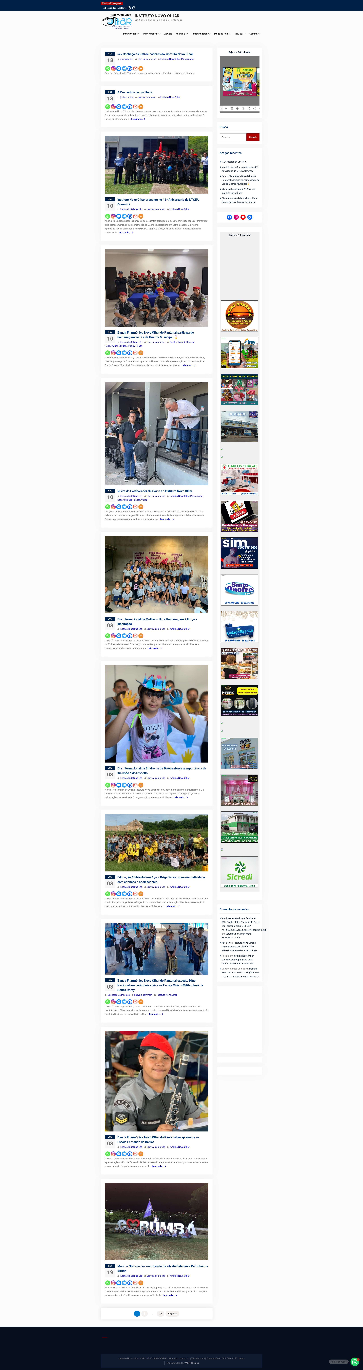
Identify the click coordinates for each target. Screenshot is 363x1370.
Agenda (168, 33)
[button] (355, 1362)
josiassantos (126, 59)
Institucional (129, 33)
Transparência (150, 33)
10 (160, 1313)
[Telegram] (124, 68)
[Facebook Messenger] (118, 68)
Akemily (226, 942)
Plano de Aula (221, 33)
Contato (253, 33)
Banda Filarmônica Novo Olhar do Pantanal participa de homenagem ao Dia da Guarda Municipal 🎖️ (240, 180)
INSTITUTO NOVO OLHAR (157, 15)
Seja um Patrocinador (240, 52)
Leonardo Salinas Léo (131, 209)
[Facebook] (129, 68)
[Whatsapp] (107, 68)
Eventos (173, 342)
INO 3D (238, 33)
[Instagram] (113, 68)
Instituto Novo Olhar (170, 59)
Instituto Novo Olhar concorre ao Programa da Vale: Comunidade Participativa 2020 (238, 960)
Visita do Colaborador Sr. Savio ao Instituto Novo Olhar (154, 491)
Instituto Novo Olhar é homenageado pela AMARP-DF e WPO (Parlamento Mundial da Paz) (239, 946)
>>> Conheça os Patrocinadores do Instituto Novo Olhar (155, 54)
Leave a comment (147, 59)
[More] (140, 68)
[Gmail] (135, 68)
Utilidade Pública (127, 346)
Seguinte (172, 1313)
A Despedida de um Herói (134, 92)
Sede (119, 500)
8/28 (220, 108)
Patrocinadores (199, 33)
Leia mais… (137, 119)
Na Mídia (180, 33)
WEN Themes (192, 1363)
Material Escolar (186, 342)
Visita (139, 346)
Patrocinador (187, 59)
